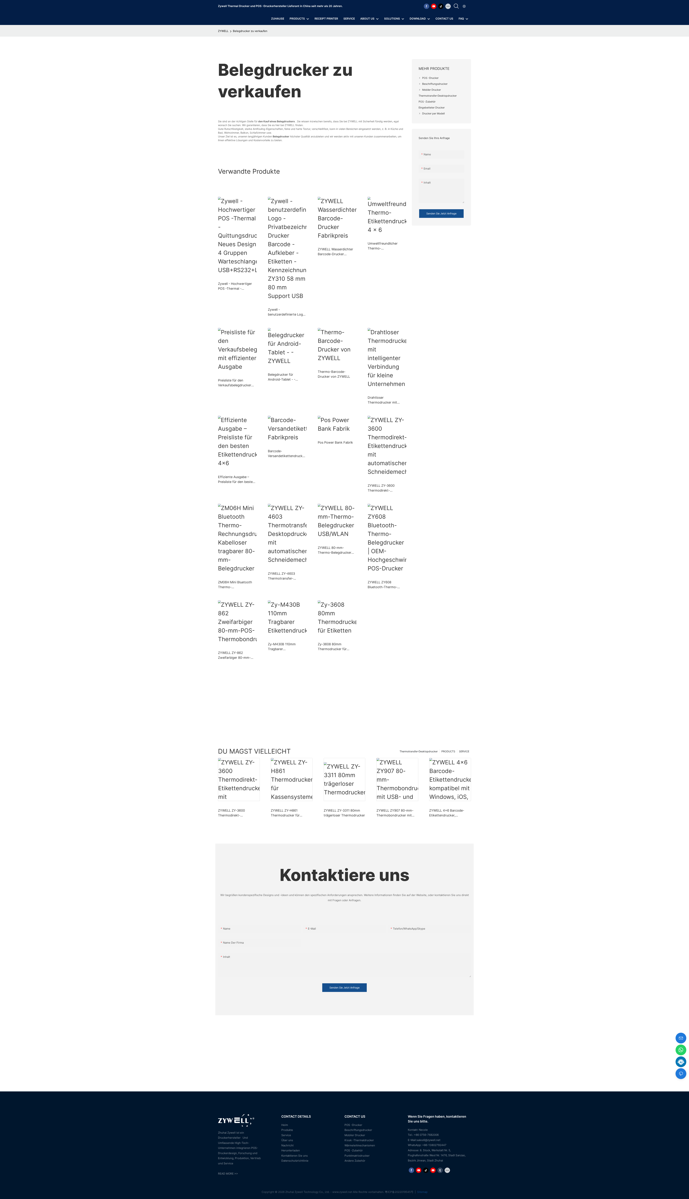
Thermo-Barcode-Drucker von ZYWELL (334, 374)
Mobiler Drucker (354, 1135)
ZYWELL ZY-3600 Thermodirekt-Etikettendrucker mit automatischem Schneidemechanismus (385, 488)
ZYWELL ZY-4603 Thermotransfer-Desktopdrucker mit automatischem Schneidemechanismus (285, 576)
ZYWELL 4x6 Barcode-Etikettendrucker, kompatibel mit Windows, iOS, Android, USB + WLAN (449, 813)
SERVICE (464, 751)
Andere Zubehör (354, 1160)
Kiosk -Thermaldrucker (359, 1140)
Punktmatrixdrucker (357, 1155)
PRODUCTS (448, 751)
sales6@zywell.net (428, 1140)
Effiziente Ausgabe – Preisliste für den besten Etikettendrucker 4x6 (236, 479)
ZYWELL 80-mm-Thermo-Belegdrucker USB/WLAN (334, 550)
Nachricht (287, 1145)
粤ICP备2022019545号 (399, 1192)
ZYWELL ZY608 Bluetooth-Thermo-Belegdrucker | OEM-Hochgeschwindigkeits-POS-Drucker (386, 584)
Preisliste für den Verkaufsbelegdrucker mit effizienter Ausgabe (235, 383)
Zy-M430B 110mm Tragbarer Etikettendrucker (282, 646)
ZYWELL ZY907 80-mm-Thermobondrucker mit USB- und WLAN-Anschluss (394, 813)
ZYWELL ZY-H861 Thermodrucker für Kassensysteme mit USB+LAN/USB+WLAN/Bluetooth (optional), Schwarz (291, 813)
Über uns (287, 1140)
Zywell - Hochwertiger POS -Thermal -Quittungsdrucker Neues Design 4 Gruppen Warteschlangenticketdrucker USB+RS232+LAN (237, 286)
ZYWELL (223, 31)
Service (286, 1135)
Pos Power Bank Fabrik (335, 442)
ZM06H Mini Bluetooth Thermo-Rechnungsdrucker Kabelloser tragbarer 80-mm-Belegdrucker (236, 584)
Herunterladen (290, 1150)
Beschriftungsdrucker (358, 1130)
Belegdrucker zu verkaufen (250, 31)
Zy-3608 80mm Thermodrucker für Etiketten (332, 646)
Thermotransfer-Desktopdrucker (419, 751)
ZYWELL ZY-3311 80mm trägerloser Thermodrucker (344, 813)
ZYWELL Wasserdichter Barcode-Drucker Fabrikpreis (335, 251)
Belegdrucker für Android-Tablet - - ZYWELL (281, 377)
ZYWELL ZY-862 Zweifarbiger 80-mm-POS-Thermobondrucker (236, 655)
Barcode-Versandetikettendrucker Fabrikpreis (287, 453)
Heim (284, 1125)
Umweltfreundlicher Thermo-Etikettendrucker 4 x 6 (385, 246)
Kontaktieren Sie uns (294, 1155)
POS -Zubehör (353, 1150)
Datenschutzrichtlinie (294, 1160)
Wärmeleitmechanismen (359, 1145)
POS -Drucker (353, 1125)
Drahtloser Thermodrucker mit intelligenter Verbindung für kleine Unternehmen (386, 400)
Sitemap (422, 1192)
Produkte (287, 1130)
